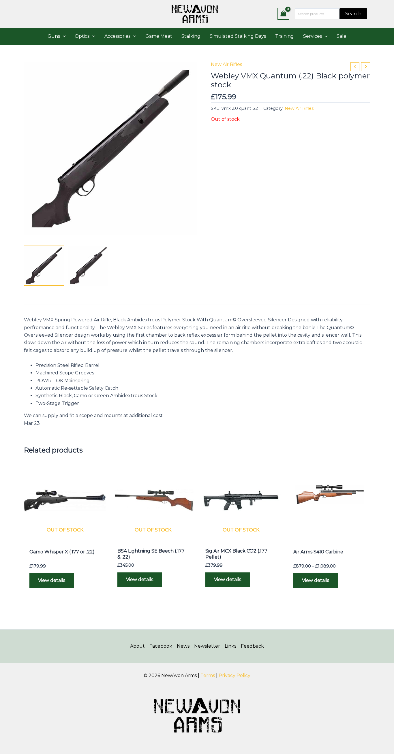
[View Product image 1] (44, 266)
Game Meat (158, 36)
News (183, 646)
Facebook (160, 646)
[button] (63, 36)
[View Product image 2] (88, 266)
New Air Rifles (226, 64)
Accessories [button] (117, 36)
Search (353, 13)
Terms (207, 675)
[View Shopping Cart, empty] (283, 14)
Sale (341, 36)
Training (284, 36)
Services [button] (312, 36)
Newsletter (207, 646)
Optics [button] (82, 36)
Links (230, 646)
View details (51, 580)
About (137, 646)
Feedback (252, 646)
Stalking (190, 36)
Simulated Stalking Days (238, 36)
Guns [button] (54, 36)
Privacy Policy (234, 675)
